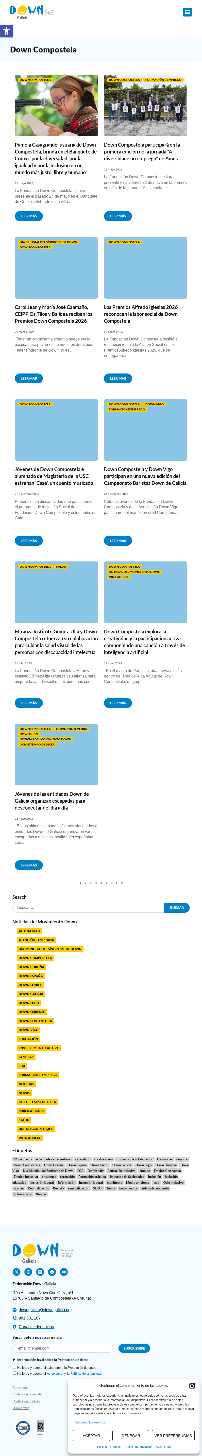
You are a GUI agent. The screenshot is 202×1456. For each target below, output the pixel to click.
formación (67, 1177)
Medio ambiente (138, 1183)
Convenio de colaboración (135, 1159)
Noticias (26, 1084)
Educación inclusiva (121, 1171)
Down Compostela (35, 80)
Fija (22, 1066)
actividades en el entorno (53, 1159)
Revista (58, 1188)
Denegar (131, 1436)
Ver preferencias (173, 1436)
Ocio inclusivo (173, 1183)
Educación (28, 1039)
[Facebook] (52, 1272)
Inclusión (154, 1177)
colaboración (103, 1159)
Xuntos (41, 1194)
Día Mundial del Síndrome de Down (48, 242)
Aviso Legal (55, 1373)
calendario (82, 1159)
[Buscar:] (88, 908)
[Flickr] (40, 1272)
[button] (6, 31)
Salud (61, 566)
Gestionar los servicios (90, 1422)
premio (19, 1188)
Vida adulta (119, 577)
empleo (144, 1171)
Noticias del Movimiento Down (134, 572)
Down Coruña (31, 967)
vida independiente (155, 1188)
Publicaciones (31, 1111)
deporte (181, 1159)
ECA (80, 1171)
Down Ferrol (30, 985)
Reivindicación (38, 1188)
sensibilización (78, 1188)
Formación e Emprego (163, 80)
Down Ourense (32, 1012)
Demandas (164, 1159)
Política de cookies (109, 1447)
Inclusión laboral (42, 1183)
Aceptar (91, 1436)
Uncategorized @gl (36, 1129)
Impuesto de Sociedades (127, 1177)
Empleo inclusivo (26, 1177)
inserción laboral (91, 1183)
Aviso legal (163, 1447)
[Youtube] (64, 1272)
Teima (110, 1188)
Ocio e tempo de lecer (37, 744)
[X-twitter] (16, 1272)
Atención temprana (36, 940)
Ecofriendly (95, 1171)
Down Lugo (29, 1003)
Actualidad (29, 931)
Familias (26, 1057)
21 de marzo (23, 1159)
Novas (24, 1093)
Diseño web (21, 1408)
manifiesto (114, 1183)
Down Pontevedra (71, 729)
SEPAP (97, 1188)
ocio (156, 1183)
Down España (31, 976)
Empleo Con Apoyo (167, 1171)
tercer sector (128, 1188)
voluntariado (23, 1194)
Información (66, 1183)
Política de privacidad (139, 1447)
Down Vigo (154, 404)
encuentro (49, 1177)
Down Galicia (31, 994)
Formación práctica (92, 1177)
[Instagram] (28, 1272)
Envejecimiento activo (39, 1048)
